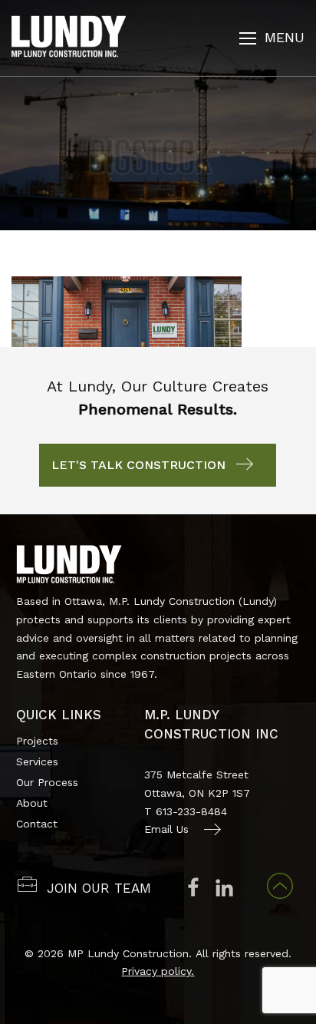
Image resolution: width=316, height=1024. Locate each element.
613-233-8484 (191, 811)
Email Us (166, 829)
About (32, 803)
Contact (37, 824)
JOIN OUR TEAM (99, 888)
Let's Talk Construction (138, 464)
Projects (37, 741)
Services (37, 761)
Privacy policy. (157, 971)
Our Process (47, 782)
